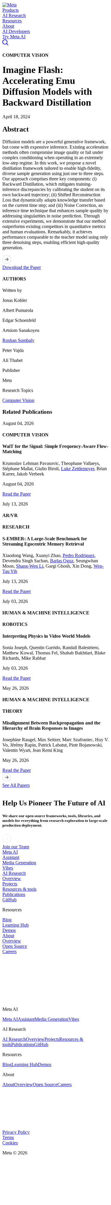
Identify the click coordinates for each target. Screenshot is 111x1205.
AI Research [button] (14, 15)
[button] (9, 4)
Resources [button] (12, 20)
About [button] (8, 26)
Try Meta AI (13, 36)
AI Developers (16, 31)
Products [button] (10, 10)
